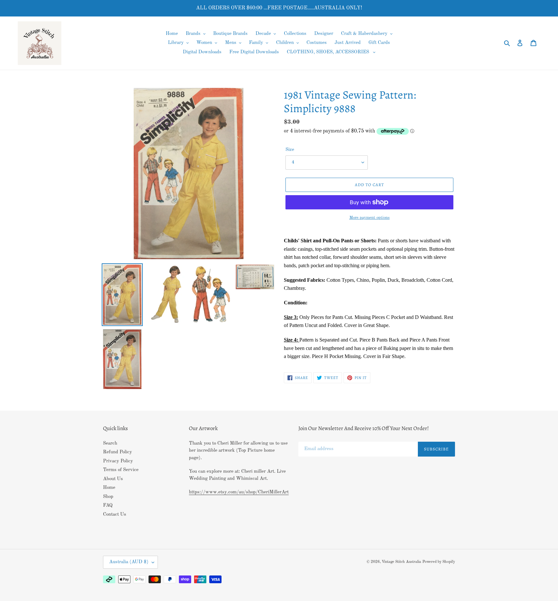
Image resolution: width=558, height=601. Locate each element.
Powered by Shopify (438, 562)
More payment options (369, 218)
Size (289, 149)
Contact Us (114, 514)
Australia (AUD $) (129, 562)
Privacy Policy (118, 461)
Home (109, 487)
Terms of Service (121, 470)
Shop (108, 496)
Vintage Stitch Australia (401, 562)
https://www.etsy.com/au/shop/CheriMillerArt (239, 492)
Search (110, 443)
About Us (113, 479)
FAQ (108, 505)
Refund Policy (117, 452)
